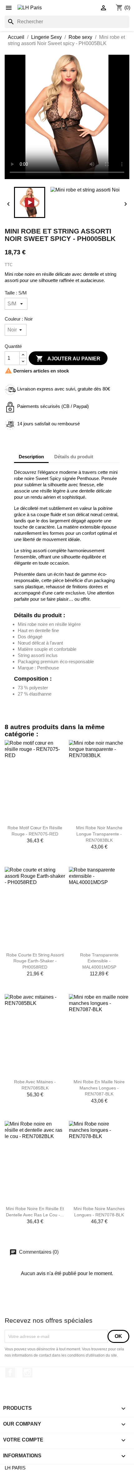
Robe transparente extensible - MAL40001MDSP (99, 961)
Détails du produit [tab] (73, 456)
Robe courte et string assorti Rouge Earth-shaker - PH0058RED (35, 961)
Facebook (10, 1372)
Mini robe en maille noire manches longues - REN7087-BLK (99, 1088)
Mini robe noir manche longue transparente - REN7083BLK (99, 834)
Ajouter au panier (68, 358)
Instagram (27, 1372)
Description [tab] (31, 456)
